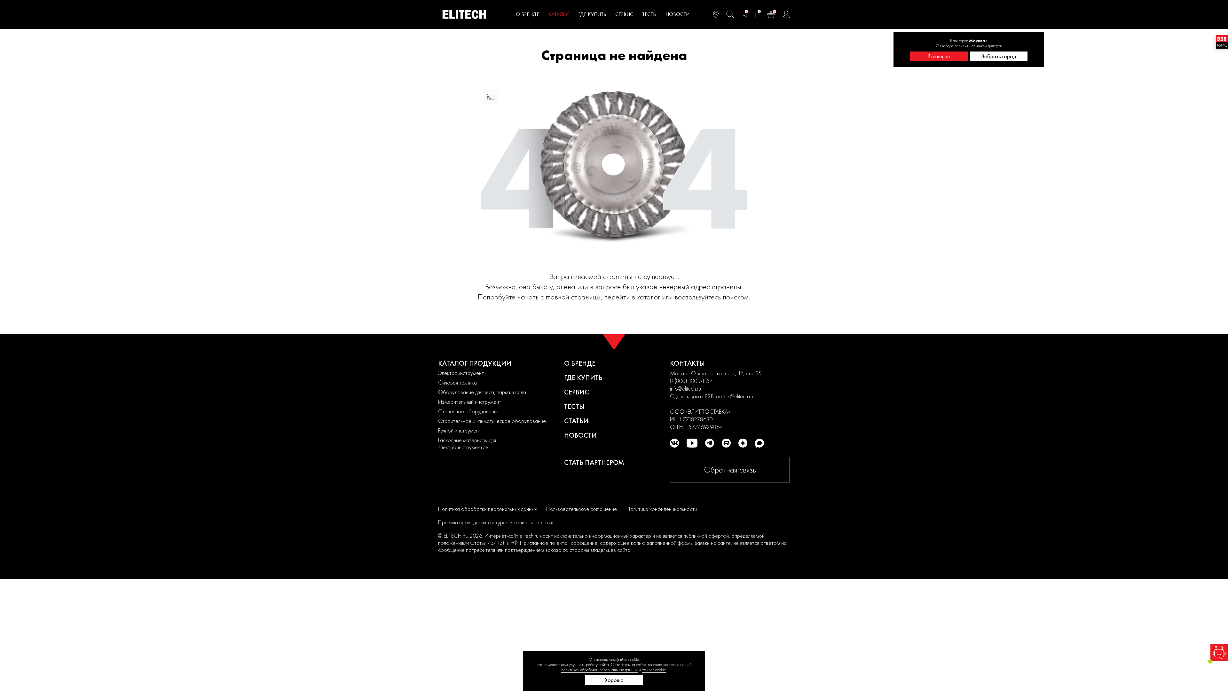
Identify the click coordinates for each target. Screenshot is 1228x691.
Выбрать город (998, 56)
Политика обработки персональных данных (487, 508)
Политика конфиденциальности (661, 508)
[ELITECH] (464, 14)
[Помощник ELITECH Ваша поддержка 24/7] (1219, 652)
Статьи (576, 420)
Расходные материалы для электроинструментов (467, 443)
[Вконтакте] (674, 443)
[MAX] (759, 443)
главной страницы (573, 297)
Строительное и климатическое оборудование (492, 421)
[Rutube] (726, 443)
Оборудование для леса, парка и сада (482, 392)
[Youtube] (692, 443)
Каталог (558, 14)
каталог (648, 297)
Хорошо (614, 680)
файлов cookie (654, 669)
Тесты (649, 14)
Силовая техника (457, 382)
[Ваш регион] (716, 14)
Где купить (592, 14)
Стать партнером (594, 462)
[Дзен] (742, 443)
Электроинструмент (461, 373)
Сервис (624, 14)
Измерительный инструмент (469, 401)
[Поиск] (730, 14)
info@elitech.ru (685, 388)
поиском (736, 297)
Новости (677, 14)
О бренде (527, 14)
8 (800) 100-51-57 (691, 381)
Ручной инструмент (459, 430)
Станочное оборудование (469, 411)
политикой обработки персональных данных (599, 669)
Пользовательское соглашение (581, 508)
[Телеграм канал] (709, 443)
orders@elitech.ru (734, 396)
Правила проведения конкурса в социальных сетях (495, 522)
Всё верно (938, 56)
